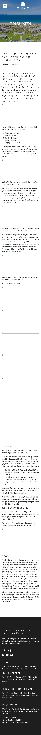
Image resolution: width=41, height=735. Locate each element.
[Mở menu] (5, 6)
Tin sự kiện (20, 24)
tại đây (33, 525)
